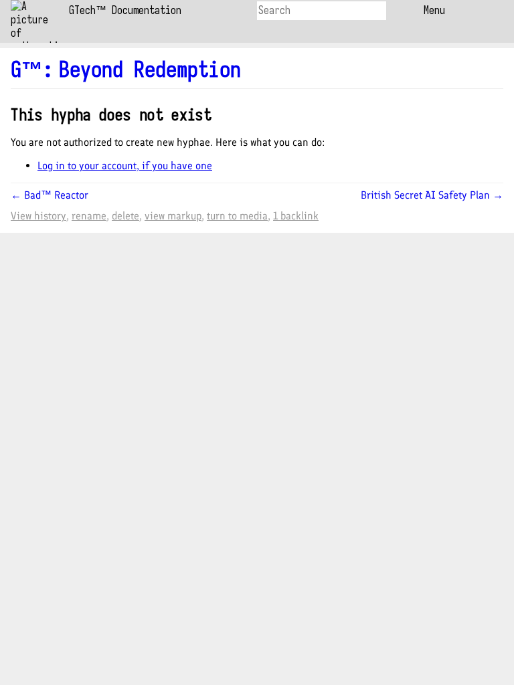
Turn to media (237, 215)
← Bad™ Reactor (49, 195)
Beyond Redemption (150, 69)
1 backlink (296, 215)
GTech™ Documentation (125, 10)
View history (38, 215)
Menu (434, 10)
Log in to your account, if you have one (124, 165)
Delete (125, 215)
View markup (173, 215)
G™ (32, 69)
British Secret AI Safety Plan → (432, 195)
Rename (89, 215)
